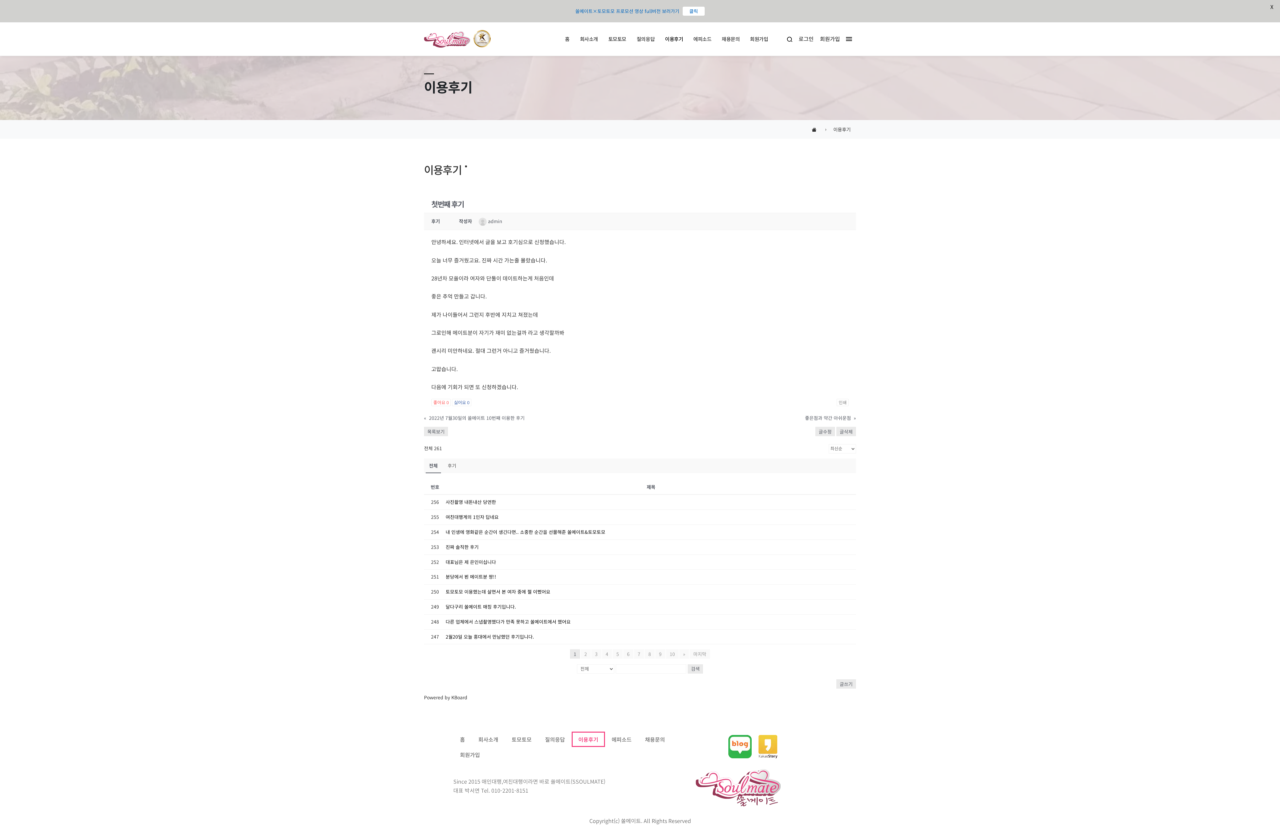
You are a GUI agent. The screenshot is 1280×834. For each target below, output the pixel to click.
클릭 (693, 11)
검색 (695, 669)
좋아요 (441, 402)
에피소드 (702, 38)
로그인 (806, 39)
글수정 (825, 431)
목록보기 (436, 431)
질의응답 (646, 38)
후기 (452, 465)
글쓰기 (846, 684)
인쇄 (843, 402)
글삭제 (846, 431)
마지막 (699, 654)
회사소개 (589, 38)
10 (672, 654)
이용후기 (674, 38)
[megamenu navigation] (847, 38)
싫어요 (461, 402)
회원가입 (759, 38)
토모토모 (617, 38)
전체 (433, 465)
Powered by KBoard (445, 697)
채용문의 (731, 38)
